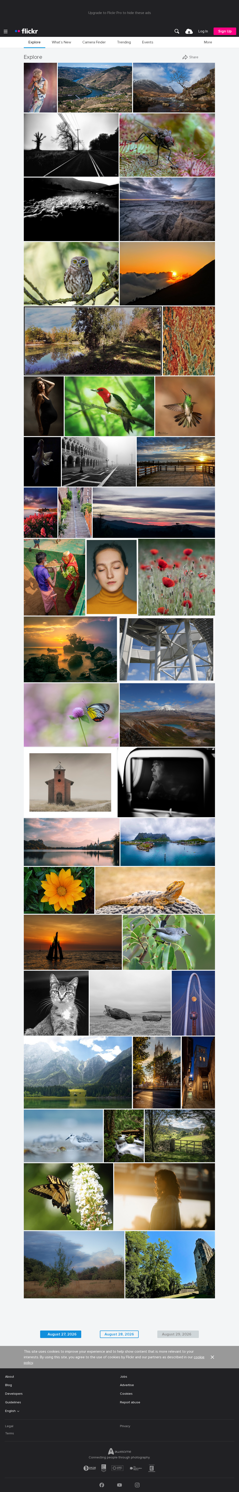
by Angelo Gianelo (101, 1032)
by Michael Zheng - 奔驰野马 (180, 1031)
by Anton (31, 1226)
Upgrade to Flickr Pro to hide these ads (119, 13)
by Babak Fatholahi (99, 612)
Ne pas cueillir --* (152, 608)
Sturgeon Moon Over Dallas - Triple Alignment (180, 1028)
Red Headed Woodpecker (86, 429)
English (10, 1411)
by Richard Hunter (36, 813)
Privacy (125, 1426)
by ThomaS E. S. (62, 534)
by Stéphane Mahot (28, 109)
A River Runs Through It (78, 105)
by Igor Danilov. (34, 173)
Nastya (93, 608)
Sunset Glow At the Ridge (114, 530)
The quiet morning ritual (82, 479)
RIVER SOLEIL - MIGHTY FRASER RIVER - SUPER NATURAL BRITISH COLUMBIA (163, 479)
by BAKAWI (32, 910)
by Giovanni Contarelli (31, 432)
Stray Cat (33, 1028)
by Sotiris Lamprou (36, 237)
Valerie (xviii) (125, 1223)
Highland (141, 105)
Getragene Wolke (133, 675)
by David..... (103, 910)
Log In (203, 31)
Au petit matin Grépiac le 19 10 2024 (53, 368)
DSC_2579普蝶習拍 (40, 739)
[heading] (26, 31)
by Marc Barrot (68, 109)
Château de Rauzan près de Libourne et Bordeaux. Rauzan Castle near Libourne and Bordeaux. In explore (157, 1291)
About (9, 1377)
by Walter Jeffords (35, 1032)
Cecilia (30, 429)
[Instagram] (137, 1485)
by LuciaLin (32, 743)
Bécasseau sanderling (42, 1155)
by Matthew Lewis (111, 1158)
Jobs (123, 1377)
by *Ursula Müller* (36, 1294)
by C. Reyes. (185, 1105)
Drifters (97, 1028)
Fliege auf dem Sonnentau (141, 169)
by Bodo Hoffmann (131, 173)
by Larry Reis (132, 966)
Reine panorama (134, 859)
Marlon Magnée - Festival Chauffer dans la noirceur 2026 (28, 105)
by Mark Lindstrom (144, 1105)
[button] (38, 108)
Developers (14, 1394)
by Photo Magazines (37, 678)
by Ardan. (100, 534)
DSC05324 (34, 234)
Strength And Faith (40, 859)
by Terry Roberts (155, 1158)
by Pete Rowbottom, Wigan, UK (152, 109)
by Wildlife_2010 (35, 302)
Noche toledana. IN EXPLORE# (185, 1101)
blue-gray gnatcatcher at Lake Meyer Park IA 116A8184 (156, 962)
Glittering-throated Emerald (172, 429)
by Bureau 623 (124, 1226)
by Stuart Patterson (28, 534)
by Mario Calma (130, 237)
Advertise (127, 1385)
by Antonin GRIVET (37, 1158)
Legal (9, 1426)
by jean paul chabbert (38, 372)
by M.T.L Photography (134, 862)
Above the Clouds (135, 298)
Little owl (33, 298)
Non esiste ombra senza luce (47, 1101)
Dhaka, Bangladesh (40, 608)
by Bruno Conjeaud (168, 432)
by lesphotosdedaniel (138, 1294)
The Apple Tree (37, 1291)
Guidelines (13, 1402)
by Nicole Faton (148, 612)
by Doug (30, 862)
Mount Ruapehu (134, 739)
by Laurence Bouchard (132, 813)
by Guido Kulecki (174, 372)
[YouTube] (119, 1485)
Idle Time (111, 1155)
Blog (8, 1385)
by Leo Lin (127, 302)
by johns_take (30, 483)
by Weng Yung (130, 743)
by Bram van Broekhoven (40, 966)
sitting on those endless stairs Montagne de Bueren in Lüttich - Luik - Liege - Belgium (62, 530)
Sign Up (225, 31)
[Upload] (189, 31)
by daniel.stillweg (129, 678)
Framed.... (154, 1155)
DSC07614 (30, 479)
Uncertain (28, 530)
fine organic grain (176, 368)
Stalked (31, 810)
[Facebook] (102, 1485)
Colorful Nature (37, 1223)
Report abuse (130, 1402)
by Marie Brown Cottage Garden (84, 432)
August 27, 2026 (62, 1334)
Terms (9, 1433)
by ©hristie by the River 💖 (153, 483)
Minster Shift (144, 1101)
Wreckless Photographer (140, 234)
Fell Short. (33, 169)
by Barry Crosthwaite (37, 612)
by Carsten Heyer (73, 483)
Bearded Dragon (109, 906)
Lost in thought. (132, 810)
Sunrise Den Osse (39, 962)
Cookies (126, 1394)
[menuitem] (177, 31)
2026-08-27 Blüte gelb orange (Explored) (46, 906)
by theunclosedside (36, 1105)
